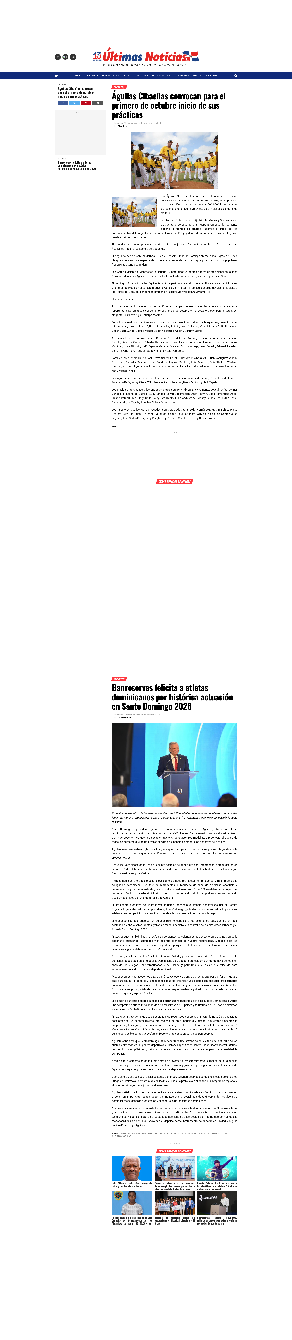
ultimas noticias (122, 1136)
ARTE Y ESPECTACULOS (162, 75)
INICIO (78, 75)
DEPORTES (183, 75)
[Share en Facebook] (63, 103)
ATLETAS (126, 1134)
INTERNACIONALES (111, 75)
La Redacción (125, 717)
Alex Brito (123, 126)
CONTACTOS (211, 75)
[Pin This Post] (86, 103)
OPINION (196, 75)
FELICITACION (155, 1134)
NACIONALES (91, 75)
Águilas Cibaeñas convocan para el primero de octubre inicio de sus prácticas (76, 92)
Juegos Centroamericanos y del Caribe (185, 1134)
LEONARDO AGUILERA (219, 1134)
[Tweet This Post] (74, 103)
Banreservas (139, 1134)
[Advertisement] (146, 21)
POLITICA (128, 75)
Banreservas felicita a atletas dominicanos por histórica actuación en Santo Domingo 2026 (77, 165)
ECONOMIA (142, 75)
